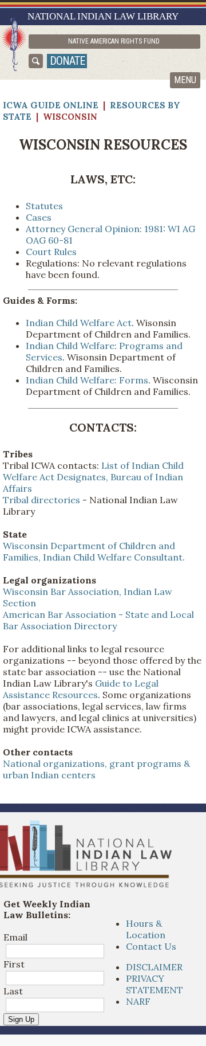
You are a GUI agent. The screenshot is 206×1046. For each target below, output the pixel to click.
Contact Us (151, 946)
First (14, 964)
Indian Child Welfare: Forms (87, 380)
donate (67, 61)
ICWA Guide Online (50, 105)
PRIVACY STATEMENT (154, 984)
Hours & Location (145, 929)
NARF (138, 1001)
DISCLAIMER (154, 967)
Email (15, 937)
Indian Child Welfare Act (79, 322)
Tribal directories (41, 500)
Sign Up (21, 1019)
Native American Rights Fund (114, 41)
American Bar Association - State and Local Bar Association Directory (98, 620)
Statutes (44, 205)
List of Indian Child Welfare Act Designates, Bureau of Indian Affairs (93, 477)
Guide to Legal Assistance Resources (81, 688)
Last (13, 991)
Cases (39, 217)
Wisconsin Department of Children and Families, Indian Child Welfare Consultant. (94, 551)
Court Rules (51, 251)
